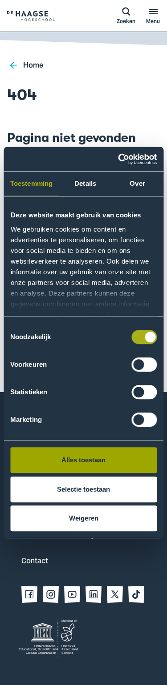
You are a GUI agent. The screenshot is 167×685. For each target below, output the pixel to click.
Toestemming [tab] (31, 183)
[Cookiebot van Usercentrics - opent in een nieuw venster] (119, 159)
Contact (34, 561)
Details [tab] (85, 183)
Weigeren (83, 518)
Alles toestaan (83, 460)
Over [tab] (137, 183)
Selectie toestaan (83, 489)
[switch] (144, 364)
